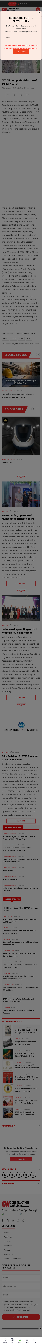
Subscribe (21, 51)
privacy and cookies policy (28, 45)
